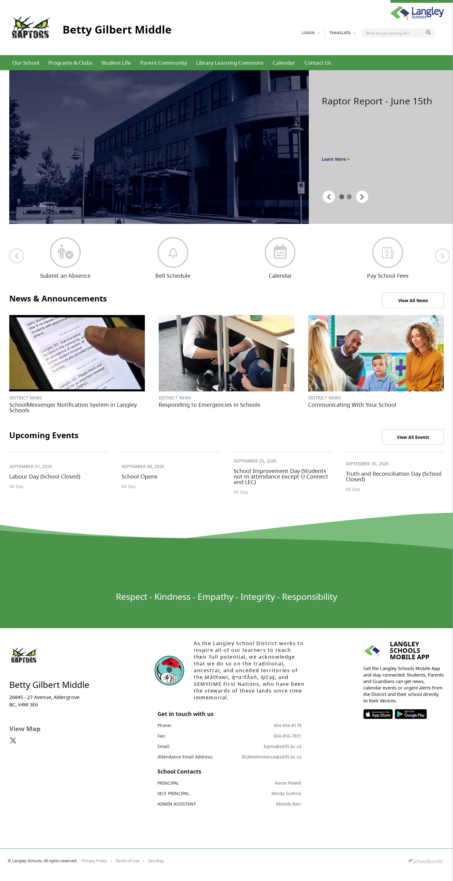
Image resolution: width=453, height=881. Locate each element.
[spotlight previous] (328, 196)
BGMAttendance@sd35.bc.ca (271, 757)
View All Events (413, 437)
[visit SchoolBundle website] (425, 862)
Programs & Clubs (70, 62)
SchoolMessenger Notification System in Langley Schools (73, 407)
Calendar (284, 62)
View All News (413, 300)
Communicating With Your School (352, 404)
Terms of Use (127, 860)
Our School (25, 62)
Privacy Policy (94, 860)
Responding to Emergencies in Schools (209, 404)
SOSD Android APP (410, 714)
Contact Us (317, 62)
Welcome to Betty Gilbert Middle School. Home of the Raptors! (376, 113)
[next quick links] (442, 256)
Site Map (156, 860)
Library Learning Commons (229, 62)
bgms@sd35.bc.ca (282, 746)
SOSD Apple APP (378, 714)
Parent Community (163, 62)
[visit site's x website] (13, 740)
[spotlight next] (362, 196)
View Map (24, 728)
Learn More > (336, 170)
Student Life (116, 62)
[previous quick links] (16, 256)
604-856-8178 (287, 725)
